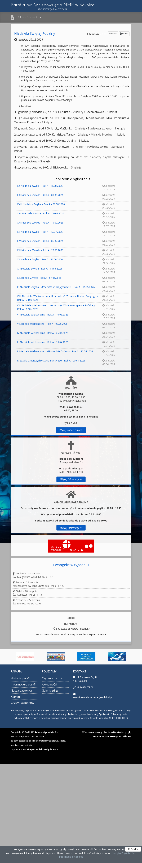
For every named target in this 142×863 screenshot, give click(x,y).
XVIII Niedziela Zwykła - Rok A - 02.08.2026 (41, 204)
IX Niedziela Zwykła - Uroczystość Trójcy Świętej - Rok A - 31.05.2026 (56, 287)
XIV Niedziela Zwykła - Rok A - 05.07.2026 (40, 241)
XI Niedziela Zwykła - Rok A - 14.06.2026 (39, 268)
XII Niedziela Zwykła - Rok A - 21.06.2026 (40, 259)
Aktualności (49, 684)
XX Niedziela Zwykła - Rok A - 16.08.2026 (40, 185)
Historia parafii (20, 678)
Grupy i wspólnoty (22, 703)
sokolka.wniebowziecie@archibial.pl (92, 697)
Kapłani (15, 696)
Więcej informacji (70, 479)
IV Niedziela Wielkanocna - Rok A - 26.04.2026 (42, 333)
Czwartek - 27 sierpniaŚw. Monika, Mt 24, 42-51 (27, 601)
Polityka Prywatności (123, 853)
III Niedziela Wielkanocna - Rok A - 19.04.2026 (42, 342)
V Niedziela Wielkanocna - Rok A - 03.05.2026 (42, 323)
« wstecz (113, 33)
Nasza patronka (21, 690)
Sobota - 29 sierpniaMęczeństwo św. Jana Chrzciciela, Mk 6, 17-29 (38, 584)
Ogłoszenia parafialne (29, 17)
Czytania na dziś (52, 678)
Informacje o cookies (71, 856)
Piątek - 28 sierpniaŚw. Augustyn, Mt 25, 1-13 (27, 593)
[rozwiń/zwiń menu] (127, 6)
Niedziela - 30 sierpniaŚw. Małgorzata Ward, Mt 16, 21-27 (32, 575)
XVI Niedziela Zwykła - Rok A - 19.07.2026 (40, 222)
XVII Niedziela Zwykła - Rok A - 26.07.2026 (40, 213)
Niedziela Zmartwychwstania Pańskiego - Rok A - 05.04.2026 (51, 360)
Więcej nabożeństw (70, 430)
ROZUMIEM (133, 849)
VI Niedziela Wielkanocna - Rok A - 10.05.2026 (42, 314)
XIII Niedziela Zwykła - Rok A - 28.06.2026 (40, 250)
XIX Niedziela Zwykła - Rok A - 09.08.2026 (40, 195)
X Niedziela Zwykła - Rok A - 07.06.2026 (39, 277)
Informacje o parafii (23, 684)
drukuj (125, 33)
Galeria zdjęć (50, 690)
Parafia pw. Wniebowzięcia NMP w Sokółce (52, 7)
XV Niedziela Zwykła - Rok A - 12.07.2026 (40, 231)
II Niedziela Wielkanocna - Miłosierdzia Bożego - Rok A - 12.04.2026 (55, 351)
